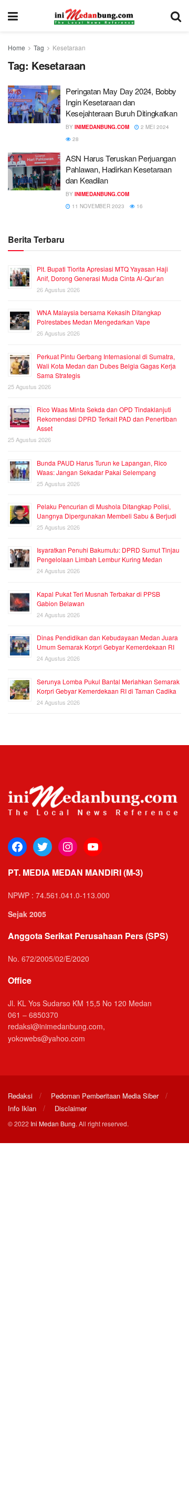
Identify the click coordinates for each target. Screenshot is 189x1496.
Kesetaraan (69, 47)
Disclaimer (71, 1108)
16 (139, 206)
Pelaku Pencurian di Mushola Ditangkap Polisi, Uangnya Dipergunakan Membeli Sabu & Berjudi (106, 511)
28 (75, 139)
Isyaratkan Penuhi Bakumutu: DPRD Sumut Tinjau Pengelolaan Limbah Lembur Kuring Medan (108, 554)
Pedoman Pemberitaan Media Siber (105, 1096)
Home (16, 47)
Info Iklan (22, 1108)
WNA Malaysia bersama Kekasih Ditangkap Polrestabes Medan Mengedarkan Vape (99, 317)
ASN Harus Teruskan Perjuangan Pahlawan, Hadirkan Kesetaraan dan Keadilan (120, 169)
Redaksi (20, 1096)
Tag (39, 47)
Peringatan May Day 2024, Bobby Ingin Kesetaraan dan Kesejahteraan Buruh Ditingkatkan (121, 102)
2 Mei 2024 (154, 127)
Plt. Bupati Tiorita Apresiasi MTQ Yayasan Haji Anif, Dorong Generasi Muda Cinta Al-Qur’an (102, 273)
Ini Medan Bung (53, 1123)
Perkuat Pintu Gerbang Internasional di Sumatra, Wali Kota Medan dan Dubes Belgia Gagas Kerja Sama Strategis (106, 366)
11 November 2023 (97, 206)
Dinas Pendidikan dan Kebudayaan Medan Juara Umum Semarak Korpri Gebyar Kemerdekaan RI (107, 642)
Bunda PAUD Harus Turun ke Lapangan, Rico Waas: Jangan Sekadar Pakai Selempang (102, 467)
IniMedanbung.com (102, 127)
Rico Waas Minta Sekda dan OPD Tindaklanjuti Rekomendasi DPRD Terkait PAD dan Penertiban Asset (107, 419)
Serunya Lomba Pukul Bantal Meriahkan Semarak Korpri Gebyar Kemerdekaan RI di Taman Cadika (108, 686)
